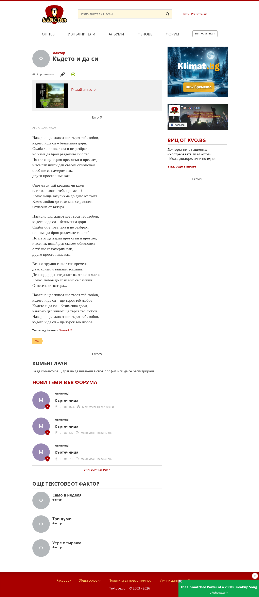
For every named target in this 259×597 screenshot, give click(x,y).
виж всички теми (97, 469)
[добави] (73, 74)
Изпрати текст (205, 33)
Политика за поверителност (131, 580)
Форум (172, 34)
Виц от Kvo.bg (187, 140)
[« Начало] (54, 14)
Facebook (64, 580)
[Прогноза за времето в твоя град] (198, 96)
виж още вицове (182, 166)
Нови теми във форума (64, 382)
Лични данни (170, 580)
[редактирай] (62, 74)
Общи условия (90, 580)
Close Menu (219, 7)
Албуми (116, 34)
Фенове (145, 34)
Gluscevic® (65, 330)
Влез (186, 14)
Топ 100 (47, 34)
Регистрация (199, 14)
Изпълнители (81, 34)
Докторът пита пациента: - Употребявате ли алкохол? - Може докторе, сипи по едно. (191, 154)
